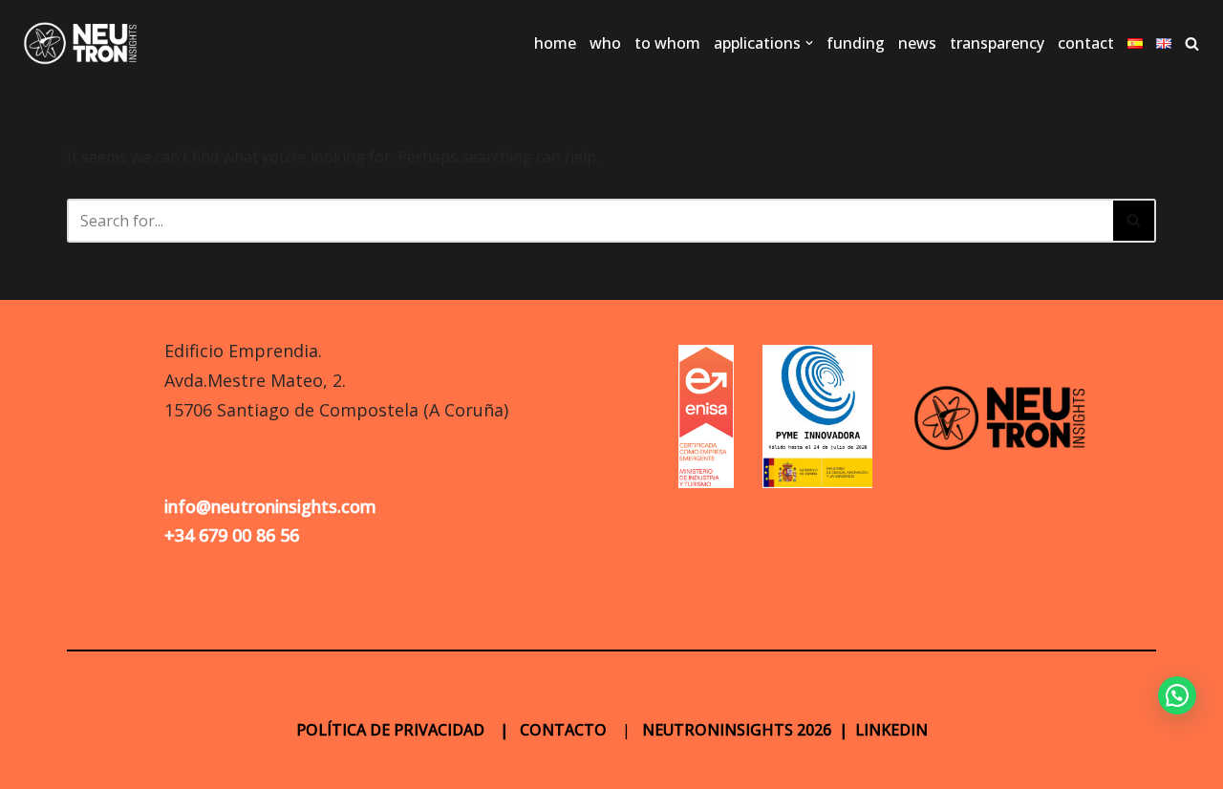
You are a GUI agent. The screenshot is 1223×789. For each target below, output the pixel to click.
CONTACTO (563, 729)
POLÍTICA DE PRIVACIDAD (392, 729)
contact (1086, 42)
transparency (997, 42)
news (917, 42)
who (605, 42)
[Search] (1192, 43)
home (555, 42)
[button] (809, 43)
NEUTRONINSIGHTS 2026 (734, 729)
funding (855, 42)
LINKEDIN (891, 729)
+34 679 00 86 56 (231, 534)
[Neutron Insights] (81, 43)
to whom (667, 42)
